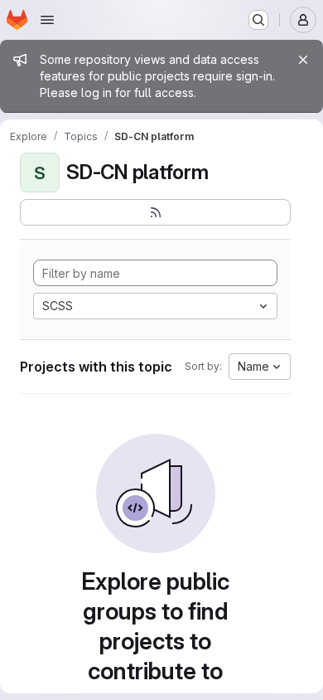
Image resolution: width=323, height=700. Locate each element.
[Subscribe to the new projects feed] (155, 212)
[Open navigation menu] (47, 20)
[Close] (303, 60)
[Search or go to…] (258, 20)
